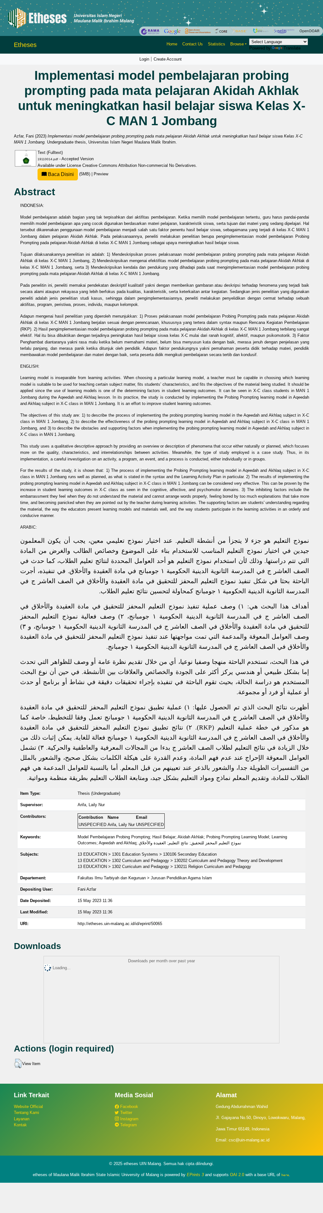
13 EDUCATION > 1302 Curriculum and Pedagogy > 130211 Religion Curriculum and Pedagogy (164, 866)
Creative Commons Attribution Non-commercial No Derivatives (139, 165)
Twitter (125, 1112)
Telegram (128, 1124)
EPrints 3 (195, 1174)
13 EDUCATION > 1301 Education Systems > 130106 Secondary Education (147, 854)
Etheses (25, 44)
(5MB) (69, 174)
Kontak (20, 1124)
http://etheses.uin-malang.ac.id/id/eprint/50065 (120, 923)
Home (172, 44)
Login (144, 59)
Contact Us (192, 44)
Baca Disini (60, 174)
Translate (292, 48)
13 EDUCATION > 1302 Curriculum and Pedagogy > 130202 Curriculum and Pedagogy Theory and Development (180, 860)
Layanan (21, 1118)
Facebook (128, 1106)
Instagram (128, 1118)
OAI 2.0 (237, 1174)
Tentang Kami (26, 1112)
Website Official (28, 1106)
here (285, 1175)
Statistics (216, 44)
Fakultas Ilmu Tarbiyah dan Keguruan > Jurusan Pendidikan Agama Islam (145, 878)
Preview (101, 174)
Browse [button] (237, 44)
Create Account (168, 59)
